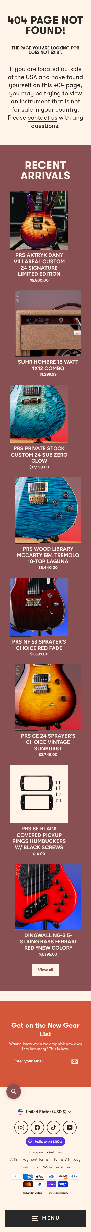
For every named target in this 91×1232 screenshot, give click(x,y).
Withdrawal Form (57, 1167)
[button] (13, 1091)
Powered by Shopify (58, 1192)
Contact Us (28, 1167)
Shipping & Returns (45, 1152)
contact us (42, 117)
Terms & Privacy (67, 1159)
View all (45, 970)
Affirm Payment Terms (29, 1159)
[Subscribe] (74, 1061)
